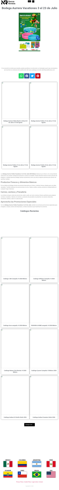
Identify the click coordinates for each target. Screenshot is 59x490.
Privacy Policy (19, 482)
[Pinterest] (37, 75)
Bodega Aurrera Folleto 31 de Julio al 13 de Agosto (43, 121)
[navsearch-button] (33, 1)
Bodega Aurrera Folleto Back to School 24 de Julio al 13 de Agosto (15, 121)
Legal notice (35, 482)
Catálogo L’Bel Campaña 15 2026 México (15, 278)
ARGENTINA (37, 460)
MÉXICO (7, 460)
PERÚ (51, 460)
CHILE (22, 470)
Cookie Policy (27, 482)
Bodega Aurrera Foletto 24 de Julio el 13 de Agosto (43, 165)
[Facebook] (26, 75)
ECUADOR (8, 470)
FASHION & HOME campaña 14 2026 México (44, 325)
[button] (38, 14)
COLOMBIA (22, 460)
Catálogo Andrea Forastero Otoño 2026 (44, 417)
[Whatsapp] (21, 75)
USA (51, 470)
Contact (41, 482)
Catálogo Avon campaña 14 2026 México (15, 325)
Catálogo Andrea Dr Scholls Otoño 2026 (15, 417)
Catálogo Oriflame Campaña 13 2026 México (44, 279)
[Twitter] (32, 75)
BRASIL (36, 470)
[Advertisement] (9, 20)
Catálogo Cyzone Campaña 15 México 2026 (43, 370)
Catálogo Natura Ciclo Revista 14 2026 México (15, 371)
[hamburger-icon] (29, 1)
